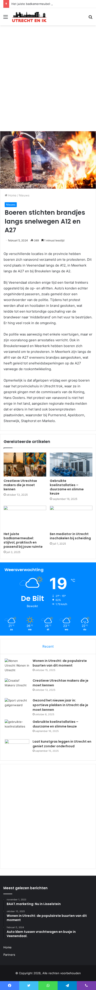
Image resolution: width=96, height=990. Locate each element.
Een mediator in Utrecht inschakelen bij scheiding (70, 536)
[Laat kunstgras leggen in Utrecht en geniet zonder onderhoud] (17, 747)
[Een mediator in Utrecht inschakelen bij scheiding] (71, 518)
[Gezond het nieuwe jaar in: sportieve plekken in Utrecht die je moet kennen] (17, 706)
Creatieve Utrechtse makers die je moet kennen (20, 485)
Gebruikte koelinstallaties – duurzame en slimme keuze (67, 487)
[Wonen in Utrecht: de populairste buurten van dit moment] (17, 667)
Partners (9, 954)
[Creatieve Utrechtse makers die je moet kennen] (25, 465)
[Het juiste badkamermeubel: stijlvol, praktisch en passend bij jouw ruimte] (25, 518)
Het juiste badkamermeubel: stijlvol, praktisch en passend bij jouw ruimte (23, 540)
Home (12, 195)
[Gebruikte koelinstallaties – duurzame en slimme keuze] (71, 465)
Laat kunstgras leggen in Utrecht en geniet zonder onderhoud (62, 743)
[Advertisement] (48, 80)
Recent (48, 646)
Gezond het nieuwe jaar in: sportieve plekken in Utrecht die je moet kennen (60, 705)
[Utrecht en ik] (29, 16)
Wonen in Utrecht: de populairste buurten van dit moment (60, 663)
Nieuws (24, 195)
